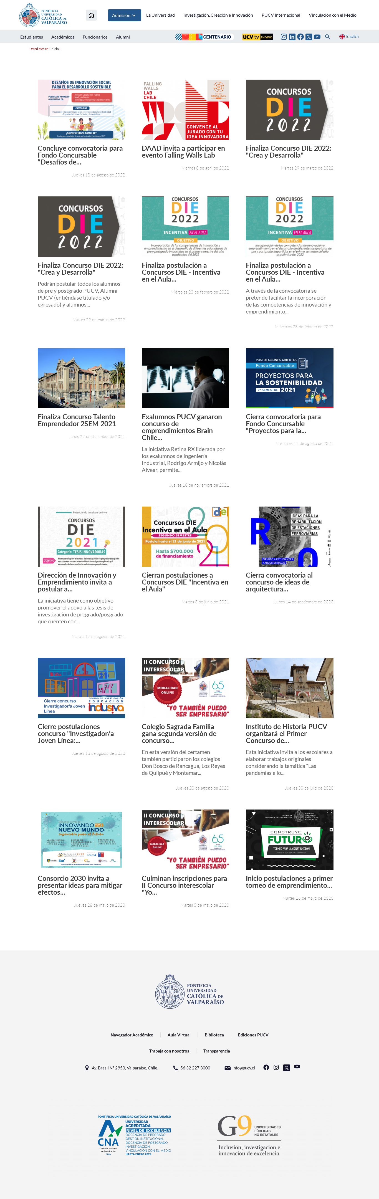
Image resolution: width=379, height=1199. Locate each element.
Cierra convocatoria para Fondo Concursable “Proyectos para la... (283, 423)
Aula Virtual (179, 1034)
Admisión (121, 15)
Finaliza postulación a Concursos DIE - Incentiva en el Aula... (181, 272)
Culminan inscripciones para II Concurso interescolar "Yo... (184, 885)
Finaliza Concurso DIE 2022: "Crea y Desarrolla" (288, 151)
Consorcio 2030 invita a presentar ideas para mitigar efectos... (80, 885)
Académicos (62, 36)
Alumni (123, 36)
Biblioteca (214, 1034)
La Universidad (160, 14)
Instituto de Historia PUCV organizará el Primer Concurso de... (286, 733)
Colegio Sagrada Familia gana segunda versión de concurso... (179, 733)
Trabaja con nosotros (169, 1050)
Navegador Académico (132, 1034)
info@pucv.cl (244, 1067)
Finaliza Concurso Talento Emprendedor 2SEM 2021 (77, 420)
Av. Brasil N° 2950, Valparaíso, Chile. (125, 1067)
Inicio (54, 49)
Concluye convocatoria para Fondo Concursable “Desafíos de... (80, 155)
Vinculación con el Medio (333, 14)
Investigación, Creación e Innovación (218, 14)
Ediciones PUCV (253, 1034)
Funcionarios (95, 36)
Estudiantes (31, 36)
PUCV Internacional (281, 14)
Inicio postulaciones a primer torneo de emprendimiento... (289, 881)
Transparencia (216, 1050)
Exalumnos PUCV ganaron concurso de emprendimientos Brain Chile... (182, 427)
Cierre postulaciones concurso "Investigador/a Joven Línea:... (76, 733)
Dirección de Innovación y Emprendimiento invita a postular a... (77, 582)
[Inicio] (91, 15)
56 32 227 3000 (195, 1067)
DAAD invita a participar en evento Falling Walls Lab (183, 151)
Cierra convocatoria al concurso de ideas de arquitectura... (279, 582)
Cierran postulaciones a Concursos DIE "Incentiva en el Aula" (185, 582)
